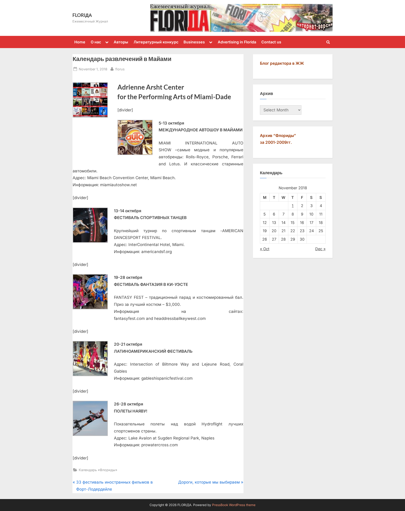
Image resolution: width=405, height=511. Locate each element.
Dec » (320, 248)
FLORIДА (82, 15)
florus (120, 69)
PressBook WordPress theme (233, 505)
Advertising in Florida (237, 42)
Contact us (271, 42)
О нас (96, 42)
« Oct (264, 248)
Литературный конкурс (156, 42)
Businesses (194, 42)
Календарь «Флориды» (98, 470)
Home (79, 42)
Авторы (121, 42)
